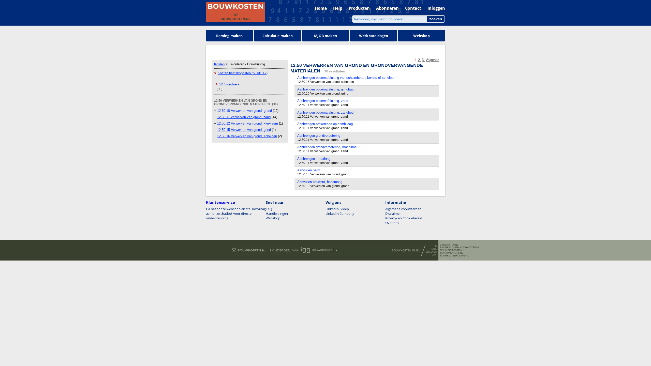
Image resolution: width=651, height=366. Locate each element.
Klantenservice (220, 202)
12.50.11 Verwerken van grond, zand (244, 117)
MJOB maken (325, 35)
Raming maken (229, 35)
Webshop (421, 35)
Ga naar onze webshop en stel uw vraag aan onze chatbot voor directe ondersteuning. (236, 213)
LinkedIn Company (340, 213)
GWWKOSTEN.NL (449, 245)
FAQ (269, 209)
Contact (413, 8)
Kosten (219, 64)
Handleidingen (277, 213)
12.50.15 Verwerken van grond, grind (244, 130)
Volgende (432, 60)
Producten (359, 8)
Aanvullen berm (308, 170)
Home (321, 8)
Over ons (392, 222)
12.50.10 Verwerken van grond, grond (244, 111)
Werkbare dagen (373, 35)
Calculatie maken (277, 35)
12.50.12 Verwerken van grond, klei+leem (247, 123)
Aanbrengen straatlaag (313, 159)
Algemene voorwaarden (403, 209)
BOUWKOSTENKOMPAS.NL (454, 255)
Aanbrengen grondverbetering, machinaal (327, 147)
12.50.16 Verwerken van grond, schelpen (247, 136)
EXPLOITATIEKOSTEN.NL (453, 250)
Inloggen (436, 8)
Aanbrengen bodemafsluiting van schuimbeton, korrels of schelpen (346, 78)
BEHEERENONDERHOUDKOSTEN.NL (459, 247)
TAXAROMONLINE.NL (451, 252)
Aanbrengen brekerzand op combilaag (325, 124)
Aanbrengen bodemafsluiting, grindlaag (325, 89)
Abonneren (387, 8)
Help (337, 8)
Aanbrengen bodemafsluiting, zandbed (325, 112)
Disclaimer (393, 213)
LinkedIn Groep (337, 209)
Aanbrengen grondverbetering (318, 136)
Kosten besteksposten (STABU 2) (243, 73)
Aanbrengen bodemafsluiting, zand (322, 101)
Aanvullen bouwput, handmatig (319, 182)
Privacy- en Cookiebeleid (403, 218)
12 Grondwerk (229, 84)
